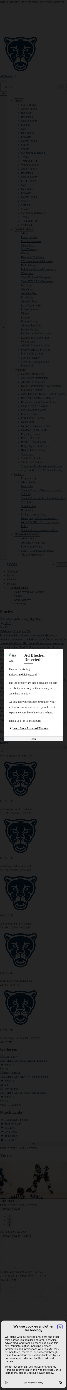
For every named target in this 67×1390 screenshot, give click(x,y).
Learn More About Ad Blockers (30, 728)
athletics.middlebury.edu (22, 674)
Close (33, 739)
